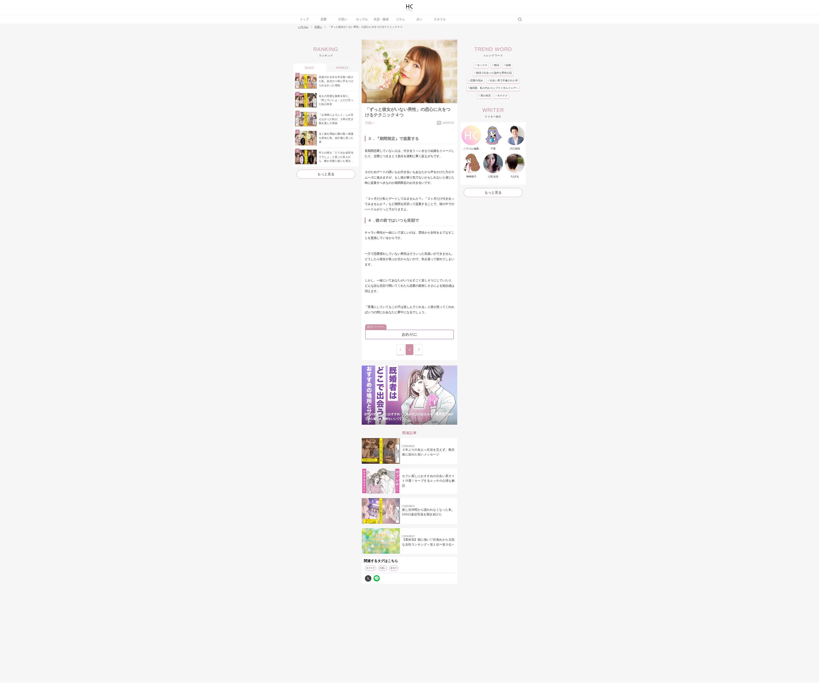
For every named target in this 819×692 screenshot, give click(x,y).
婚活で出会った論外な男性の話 (493, 72)
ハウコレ (303, 27)
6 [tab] (426, 422)
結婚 (507, 65)
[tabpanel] (409, 395)
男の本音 (485, 95)
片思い (342, 19)
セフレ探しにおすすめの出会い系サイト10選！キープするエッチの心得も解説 (428, 480)
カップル (362, 19)
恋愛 (324, 19)
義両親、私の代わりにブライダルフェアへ (493, 87)
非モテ (394, 568)
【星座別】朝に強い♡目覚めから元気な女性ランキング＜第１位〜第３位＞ (428, 542)
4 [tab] (409, 422)
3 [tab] (401, 422)
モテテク (370, 568)
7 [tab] (435, 422)
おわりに (409, 334)
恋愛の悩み (475, 80)
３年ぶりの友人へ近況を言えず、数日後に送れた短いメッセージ (428, 452)
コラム (400, 19)
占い (420, 19)
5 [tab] (418, 422)
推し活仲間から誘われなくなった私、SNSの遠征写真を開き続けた (428, 512)
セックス (481, 65)
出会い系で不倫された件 (503, 80)
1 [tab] (384, 422)
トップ (304, 19)
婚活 (495, 65)
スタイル (440, 19)
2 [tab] (392, 422)
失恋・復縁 (381, 19)
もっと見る (325, 174)
